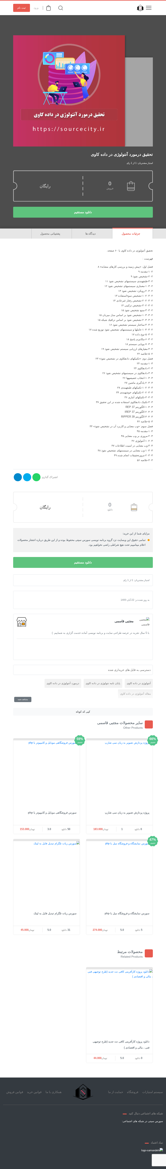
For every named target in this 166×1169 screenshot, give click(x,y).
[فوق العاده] (36, 580)
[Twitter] (139, 1130)
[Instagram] (120, 1130)
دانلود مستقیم (83, 212)
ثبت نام (21, 7)
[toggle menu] (148, 8)
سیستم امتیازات (152, 1092)
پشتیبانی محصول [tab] (50, 233)
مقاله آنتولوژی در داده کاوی (135, 693)
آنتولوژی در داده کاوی (139, 683)
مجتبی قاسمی (124, 621)
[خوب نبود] (26, 580)
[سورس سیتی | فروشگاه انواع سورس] (139, 8)
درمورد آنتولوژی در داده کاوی (63, 683)
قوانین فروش (14, 1092)
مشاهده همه (23, 699)
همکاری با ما (54, 1092)
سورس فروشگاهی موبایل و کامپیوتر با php (52, 812)
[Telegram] (129, 1130)
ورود (36, 7)
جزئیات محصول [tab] (131, 233)
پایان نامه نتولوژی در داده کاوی (103, 683)
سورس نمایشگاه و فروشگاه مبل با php (127, 913)
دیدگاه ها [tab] (90, 233)
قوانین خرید (34, 1092)
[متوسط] (29, 580)
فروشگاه (132, 1092)
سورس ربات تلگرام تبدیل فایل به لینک (55, 913)
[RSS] (110, 1130)
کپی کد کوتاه (83, 711)
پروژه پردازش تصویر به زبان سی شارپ (127, 812)
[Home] (83, 1092)
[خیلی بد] (23, 580)
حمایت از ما (115, 1092)
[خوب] (32, 580)
